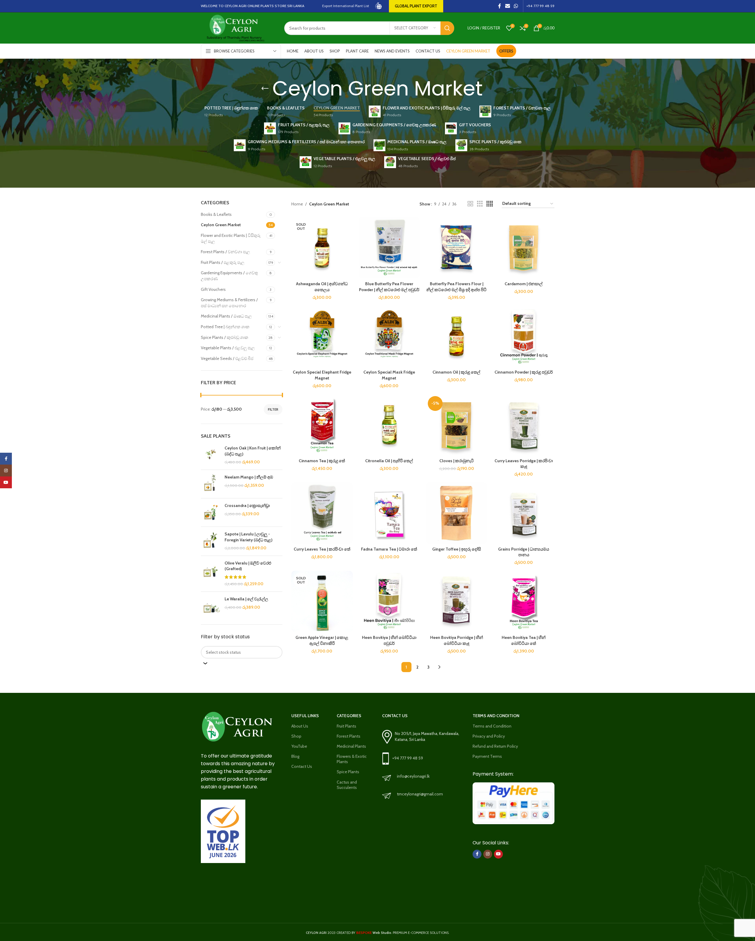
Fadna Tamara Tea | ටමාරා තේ (389, 549)
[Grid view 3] (480, 204)
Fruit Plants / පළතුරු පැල (222, 262)
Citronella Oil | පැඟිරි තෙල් (389, 460)
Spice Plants (348, 771)
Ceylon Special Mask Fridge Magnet (389, 375)
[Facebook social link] (499, 6)
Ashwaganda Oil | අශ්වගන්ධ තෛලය (322, 286)
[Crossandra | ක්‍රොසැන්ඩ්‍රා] (210, 512)
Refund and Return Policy (495, 746)
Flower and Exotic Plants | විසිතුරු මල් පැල (230, 238)
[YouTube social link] (498, 854)
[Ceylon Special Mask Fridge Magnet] (389, 336)
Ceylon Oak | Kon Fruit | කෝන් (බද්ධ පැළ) (253, 451)
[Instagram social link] (487, 854)
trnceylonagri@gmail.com (420, 794)
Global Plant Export (416, 6)
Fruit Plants (346, 726)
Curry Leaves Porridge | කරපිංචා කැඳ (524, 463)
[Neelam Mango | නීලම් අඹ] (210, 484)
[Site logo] (379, 5)
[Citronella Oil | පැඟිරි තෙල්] (389, 424)
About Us (299, 726)
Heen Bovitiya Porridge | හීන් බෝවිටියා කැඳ (456, 640)
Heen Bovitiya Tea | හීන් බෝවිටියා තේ (524, 640)
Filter (273, 409)
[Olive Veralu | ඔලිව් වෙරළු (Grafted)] (210, 573)
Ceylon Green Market (221, 224)
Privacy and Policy (489, 736)
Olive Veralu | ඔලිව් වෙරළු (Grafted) (248, 566)
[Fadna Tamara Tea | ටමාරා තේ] (389, 513)
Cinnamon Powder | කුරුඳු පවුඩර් (524, 372)
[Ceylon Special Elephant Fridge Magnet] (322, 336)
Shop (296, 736)
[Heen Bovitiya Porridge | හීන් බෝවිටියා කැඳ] (456, 601)
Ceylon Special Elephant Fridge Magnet (322, 375)
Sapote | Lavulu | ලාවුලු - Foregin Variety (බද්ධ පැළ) (248, 537)
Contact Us (301, 766)
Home (297, 204)
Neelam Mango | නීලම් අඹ (249, 477)
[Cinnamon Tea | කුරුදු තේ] (322, 424)
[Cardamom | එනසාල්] (523, 247)
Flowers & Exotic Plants (352, 759)
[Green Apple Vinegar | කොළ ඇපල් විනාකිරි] (322, 601)
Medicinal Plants (351, 746)
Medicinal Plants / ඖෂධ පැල (226, 316)
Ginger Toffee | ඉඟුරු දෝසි (456, 549)
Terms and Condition (492, 726)
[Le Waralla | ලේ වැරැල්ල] (210, 605)
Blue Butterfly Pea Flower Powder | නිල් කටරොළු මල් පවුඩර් (389, 286)
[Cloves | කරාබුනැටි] (456, 424)
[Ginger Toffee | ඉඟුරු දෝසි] (456, 513)
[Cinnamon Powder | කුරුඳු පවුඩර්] (523, 336)
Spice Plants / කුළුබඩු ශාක (224, 337)
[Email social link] (507, 6)
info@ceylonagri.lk (413, 776)
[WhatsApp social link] (516, 6)
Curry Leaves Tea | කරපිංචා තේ (322, 549)
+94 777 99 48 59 (407, 758)
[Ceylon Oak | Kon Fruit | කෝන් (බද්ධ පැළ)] (210, 455)
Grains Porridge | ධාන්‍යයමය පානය (523, 552)
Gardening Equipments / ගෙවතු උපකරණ (229, 275)
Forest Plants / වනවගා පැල (225, 251)
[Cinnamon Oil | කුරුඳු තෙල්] (456, 336)
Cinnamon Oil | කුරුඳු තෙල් (456, 372)
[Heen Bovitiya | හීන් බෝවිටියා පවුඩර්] (389, 601)
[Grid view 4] (490, 204)
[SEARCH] (447, 28)
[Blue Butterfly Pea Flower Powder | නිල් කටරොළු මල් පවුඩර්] (389, 247)
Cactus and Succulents (347, 784)
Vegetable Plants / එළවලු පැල (228, 347)
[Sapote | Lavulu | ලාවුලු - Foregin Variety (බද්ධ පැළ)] (210, 541)
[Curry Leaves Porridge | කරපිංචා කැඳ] (523, 424)
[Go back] (265, 89)
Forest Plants (348, 736)
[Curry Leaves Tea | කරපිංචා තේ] (322, 513)
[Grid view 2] (470, 204)
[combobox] (242, 652)
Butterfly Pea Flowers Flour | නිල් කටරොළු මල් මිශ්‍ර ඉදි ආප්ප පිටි (456, 286)
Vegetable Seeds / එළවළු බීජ (227, 358)
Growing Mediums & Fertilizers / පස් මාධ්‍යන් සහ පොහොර (229, 302)
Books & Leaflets (216, 214)
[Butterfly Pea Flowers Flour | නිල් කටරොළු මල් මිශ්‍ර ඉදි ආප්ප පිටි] (456, 247)
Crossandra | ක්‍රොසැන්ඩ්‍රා (247, 505)
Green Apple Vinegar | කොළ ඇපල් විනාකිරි (321, 640)
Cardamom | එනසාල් (524, 283)
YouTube (299, 746)
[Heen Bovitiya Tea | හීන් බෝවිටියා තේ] (523, 601)
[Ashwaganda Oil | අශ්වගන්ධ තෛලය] (322, 247)
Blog (295, 756)
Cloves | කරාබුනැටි (456, 460)
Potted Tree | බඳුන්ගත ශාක (225, 326)
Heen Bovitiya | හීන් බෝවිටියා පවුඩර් (389, 640)
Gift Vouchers (213, 289)
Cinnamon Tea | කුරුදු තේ (322, 460)
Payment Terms (487, 756)
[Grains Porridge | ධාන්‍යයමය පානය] (523, 513)
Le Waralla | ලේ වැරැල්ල (246, 599)
